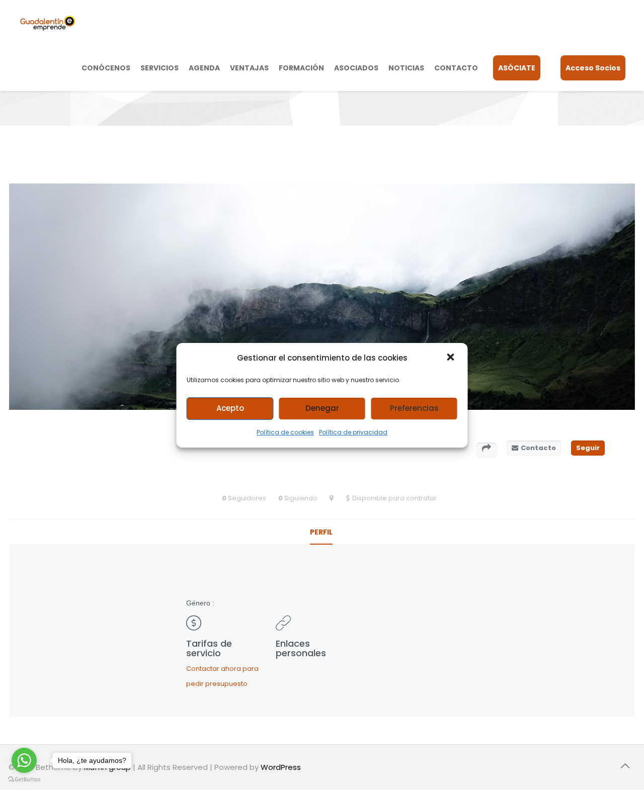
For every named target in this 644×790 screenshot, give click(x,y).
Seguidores (247, 498)
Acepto (230, 408)
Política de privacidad (353, 432)
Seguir (588, 448)
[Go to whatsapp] (24, 760)
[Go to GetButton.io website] (24, 779)
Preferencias (414, 408)
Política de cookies (285, 432)
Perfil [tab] (321, 532)
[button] (452, 358)
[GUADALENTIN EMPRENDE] (47, 22)
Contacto (538, 448)
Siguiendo (300, 498)
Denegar (322, 408)
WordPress (281, 767)
